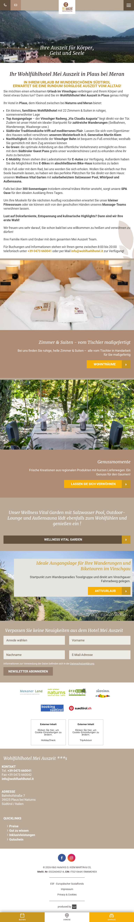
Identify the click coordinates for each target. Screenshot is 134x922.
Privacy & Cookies (67, 894)
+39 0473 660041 (40, 251)
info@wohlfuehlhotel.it (87, 251)
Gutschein (16, 839)
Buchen (22, 920)
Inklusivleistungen (22, 835)
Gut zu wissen (19, 830)
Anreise (66, 920)
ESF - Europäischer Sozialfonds (67, 883)
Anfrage (112, 920)
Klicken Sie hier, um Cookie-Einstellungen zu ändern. (48, 732)
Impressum (67, 889)
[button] (129, 5)
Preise (13, 826)
